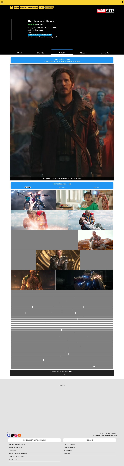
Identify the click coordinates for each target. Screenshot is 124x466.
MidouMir (67, 453)
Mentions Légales (111, 433)
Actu (19, 53)
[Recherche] (122, 2)
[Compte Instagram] (16, 435)
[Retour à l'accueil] (61, 2)
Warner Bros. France (15, 447)
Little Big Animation (70, 447)
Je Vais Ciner (68, 450)
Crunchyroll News (69, 444)
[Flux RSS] (19, 435)
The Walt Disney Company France (40, 34)
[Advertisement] (62, 406)
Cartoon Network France (16, 457)
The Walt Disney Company (17, 444)
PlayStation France (15, 460)
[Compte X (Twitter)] (12, 435)
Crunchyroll (12, 450)
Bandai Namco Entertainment (18, 453)
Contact (101, 433)
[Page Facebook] (8, 435)
